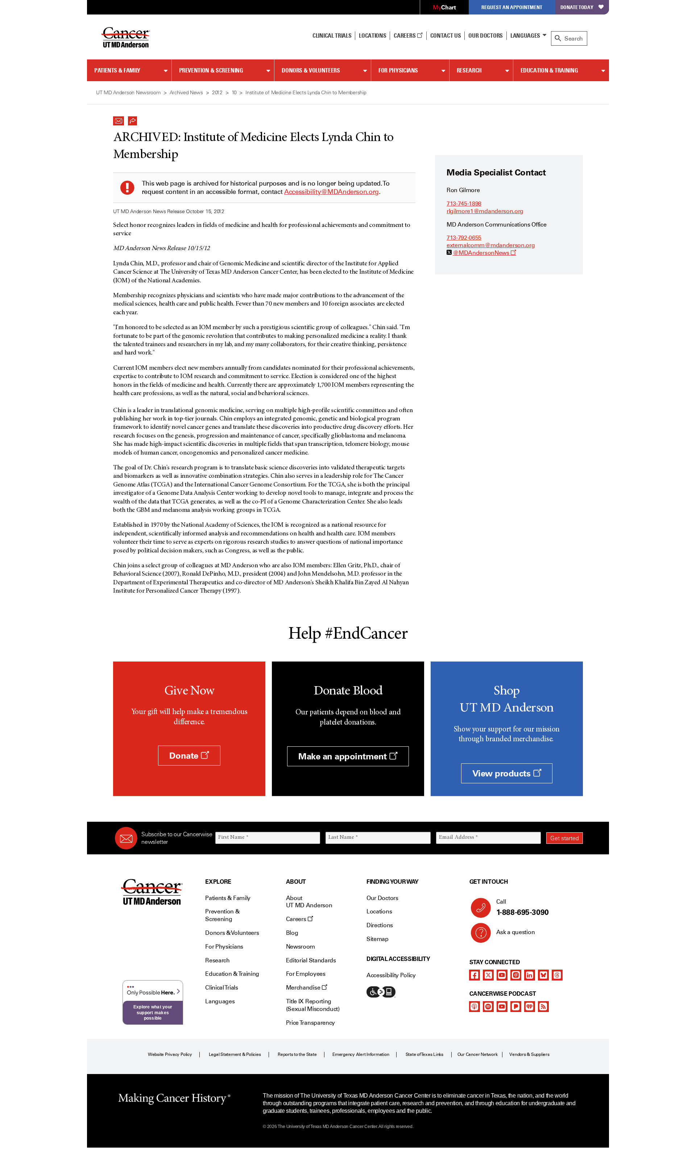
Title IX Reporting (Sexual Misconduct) (313, 1005)
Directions (379, 925)
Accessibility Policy (391, 975)
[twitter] (488, 975)
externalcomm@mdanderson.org (491, 245)
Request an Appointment (511, 7)
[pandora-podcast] (516, 1006)
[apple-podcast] (474, 1006)
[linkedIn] (529, 975)
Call (522, 907)
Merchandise (304, 987)
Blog (292, 932)
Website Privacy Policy (170, 1054)
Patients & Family (117, 70)
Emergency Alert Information (360, 1054)
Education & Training (549, 70)
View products (502, 773)
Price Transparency (310, 1022)
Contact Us (445, 35)
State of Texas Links (424, 1054)
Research (469, 70)
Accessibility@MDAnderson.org (331, 192)
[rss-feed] (543, 1006)
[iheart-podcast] (529, 1006)
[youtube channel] (502, 975)
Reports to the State (297, 1054)
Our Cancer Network (477, 1054)
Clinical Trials (331, 35)
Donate (184, 755)
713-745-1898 (464, 203)
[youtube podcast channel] (502, 1006)
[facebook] (474, 975)
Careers (405, 35)
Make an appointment (343, 756)
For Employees (306, 973)
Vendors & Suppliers (529, 1054)
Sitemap (377, 939)
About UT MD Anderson (309, 902)
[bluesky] (543, 975)
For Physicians (398, 70)
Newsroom (300, 946)
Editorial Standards (311, 960)
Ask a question (515, 932)
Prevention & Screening (211, 70)
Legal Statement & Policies (235, 1054)
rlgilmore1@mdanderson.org (485, 211)
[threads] (557, 975)
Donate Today (576, 7)
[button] (118, 119)
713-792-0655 (464, 237)
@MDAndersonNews (484, 252)
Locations (379, 911)
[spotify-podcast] (488, 1006)
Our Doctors (485, 35)
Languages (525, 35)
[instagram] (516, 975)
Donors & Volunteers (311, 70)
